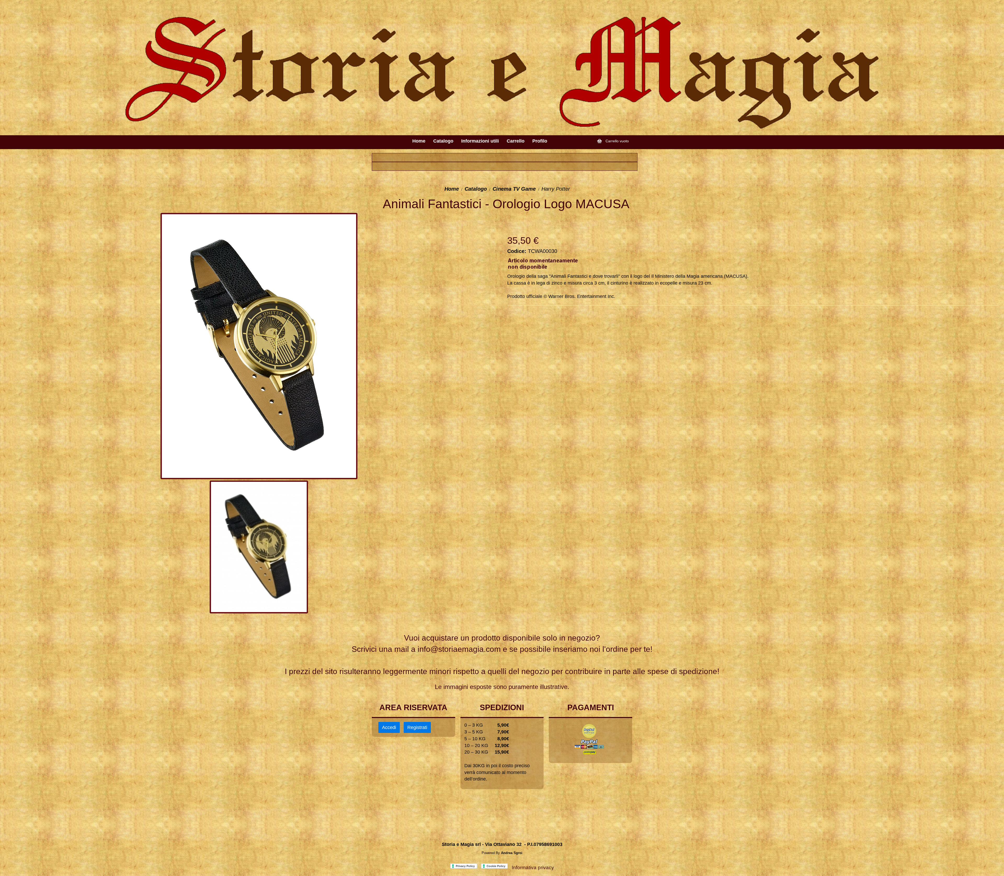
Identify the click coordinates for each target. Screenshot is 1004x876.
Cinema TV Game (514, 189)
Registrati (417, 727)
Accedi (389, 727)
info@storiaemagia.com (459, 649)
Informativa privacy (533, 867)
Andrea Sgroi (511, 853)
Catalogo (476, 189)
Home (451, 189)
